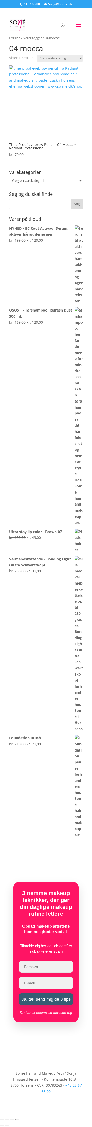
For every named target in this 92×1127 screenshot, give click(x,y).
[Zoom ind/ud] (2, 1119)
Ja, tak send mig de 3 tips (46, 999)
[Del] (12, 1119)
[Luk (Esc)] (17, 1119)
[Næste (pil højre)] (7, 1125)
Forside (14, 38)
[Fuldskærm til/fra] (7, 1119)
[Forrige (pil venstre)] (2, 1125)
